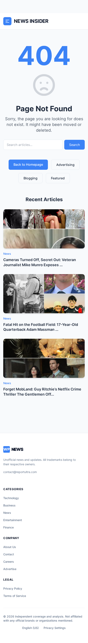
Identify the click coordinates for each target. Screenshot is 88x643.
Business (9, 505)
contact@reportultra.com (20, 472)
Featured (58, 178)
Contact (8, 554)
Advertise (9, 569)
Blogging (30, 178)
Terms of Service (14, 596)
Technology (11, 498)
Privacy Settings (55, 628)
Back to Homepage (28, 164)
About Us (9, 547)
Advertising (65, 165)
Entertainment (12, 520)
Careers (8, 561)
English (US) (30, 628)
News (7, 512)
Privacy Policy (12, 588)
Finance (8, 527)
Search (74, 145)
